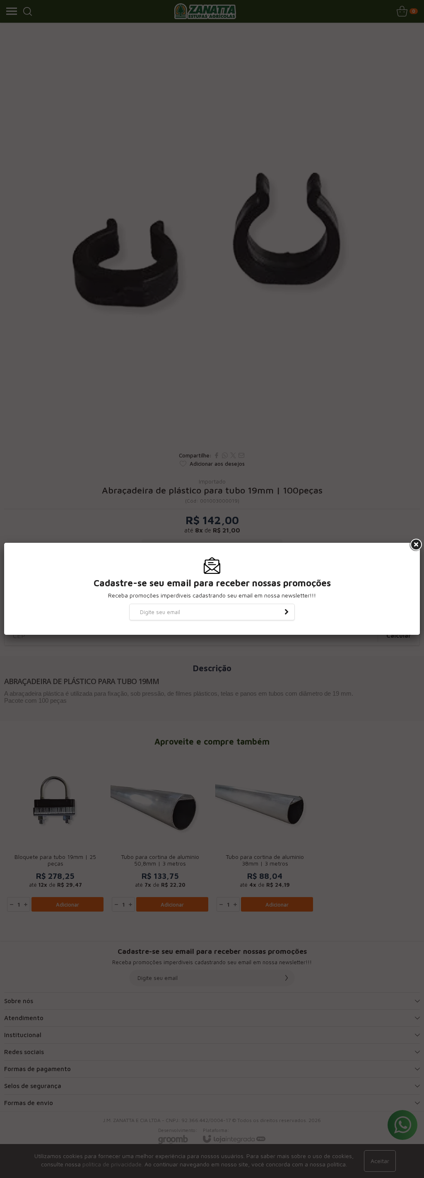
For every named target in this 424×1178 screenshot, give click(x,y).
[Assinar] (286, 612)
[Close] (415, 544)
